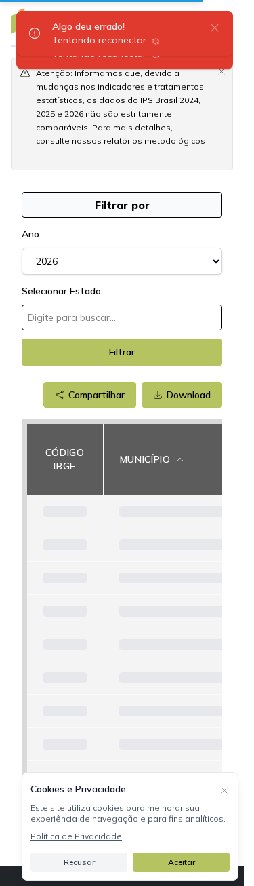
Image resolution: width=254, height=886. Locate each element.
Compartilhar (96, 395)
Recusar (79, 862)
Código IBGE (65, 459)
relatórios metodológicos (154, 141)
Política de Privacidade (76, 836)
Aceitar (181, 862)
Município (145, 459)
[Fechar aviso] (221, 70)
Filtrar (122, 352)
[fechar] (214, 27)
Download (189, 395)
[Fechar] (224, 789)
